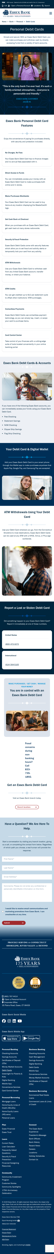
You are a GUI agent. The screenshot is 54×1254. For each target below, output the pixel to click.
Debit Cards (7, 1070)
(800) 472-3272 (12, 644)
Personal (19, 22)
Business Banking (37, 1049)
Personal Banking (10, 1049)
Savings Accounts (9, 1057)
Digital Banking (8, 1080)
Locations (33, 1152)
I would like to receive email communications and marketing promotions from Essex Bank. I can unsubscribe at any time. (26, 911)
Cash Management (37, 1057)
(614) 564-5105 (12, 664)
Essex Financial (8, 1129)
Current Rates (8, 1143)
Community (7, 1173)
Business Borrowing (38, 1091)
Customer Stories (9, 1183)
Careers (32, 1149)
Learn (4, 1139)
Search (47, 6)
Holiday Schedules (37, 1156)
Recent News (34, 1145)
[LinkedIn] (14, 1021)
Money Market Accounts (12, 1067)
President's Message (37, 1135)
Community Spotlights (11, 1187)
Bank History (34, 1142)
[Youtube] (20, 1021)
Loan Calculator (8, 1146)
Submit (7, 923)
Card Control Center (10, 1090)
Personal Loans (8, 1118)
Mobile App (7, 1083)
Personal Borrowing (11, 1097)
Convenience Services (11, 1087)
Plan (4, 1125)
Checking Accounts (10, 1053)
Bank (11, 22)
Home (4, 22)
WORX (28, 1245)
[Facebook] (4, 1021)
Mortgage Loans (9, 1101)
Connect (33, 1125)
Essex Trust (6, 1132)
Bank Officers (34, 1138)
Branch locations (23, 807)
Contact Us (33, 1159)
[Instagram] (9, 1021)
